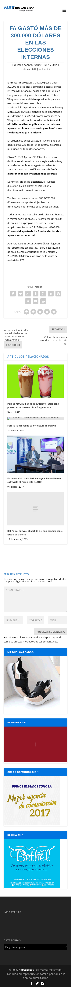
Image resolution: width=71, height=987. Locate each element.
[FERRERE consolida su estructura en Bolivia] (35, 418)
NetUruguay (26, 970)
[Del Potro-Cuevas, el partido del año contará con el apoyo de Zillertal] (35, 508)
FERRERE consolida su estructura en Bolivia (31, 425)
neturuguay (34, 65)
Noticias (25, 69)
